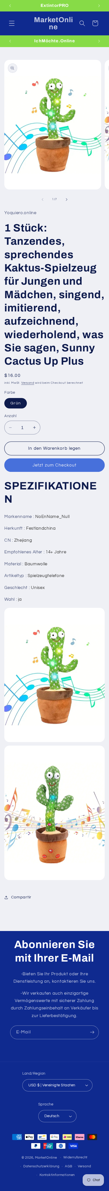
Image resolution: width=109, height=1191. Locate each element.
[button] (11, 23)
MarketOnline (46, 1157)
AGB (68, 1166)
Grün (15, 403)
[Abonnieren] (92, 1032)
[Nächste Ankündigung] (99, 5)
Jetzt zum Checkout (54, 465)
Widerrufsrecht (75, 1157)
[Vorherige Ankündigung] (9, 5)
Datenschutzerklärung (41, 1166)
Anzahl (10, 416)
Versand (27, 382)
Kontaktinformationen (57, 1175)
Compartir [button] (21, 897)
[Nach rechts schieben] (66, 199)
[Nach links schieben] (42, 199)
